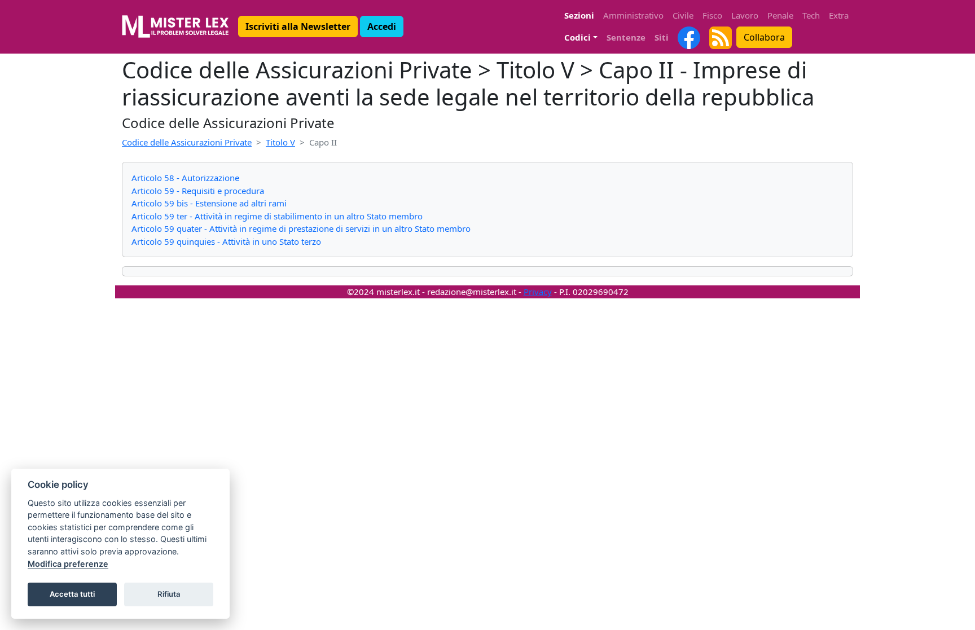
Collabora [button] (764, 37)
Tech (811, 15)
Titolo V (280, 142)
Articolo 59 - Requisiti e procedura (197, 190)
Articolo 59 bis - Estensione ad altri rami (209, 203)
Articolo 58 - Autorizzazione (185, 177)
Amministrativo (633, 15)
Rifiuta (169, 593)
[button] (298, 26)
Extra (839, 15)
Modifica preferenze (68, 564)
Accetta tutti (72, 593)
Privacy (538, 291)
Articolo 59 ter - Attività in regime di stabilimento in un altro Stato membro (277, 216)
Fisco (712, 15)
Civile (683, 15)
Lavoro (744, 15)
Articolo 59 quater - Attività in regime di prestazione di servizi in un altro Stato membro (301, 228)
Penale (780, 15)
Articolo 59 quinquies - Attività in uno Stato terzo (226, 241)
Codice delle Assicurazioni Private (187, 142)
